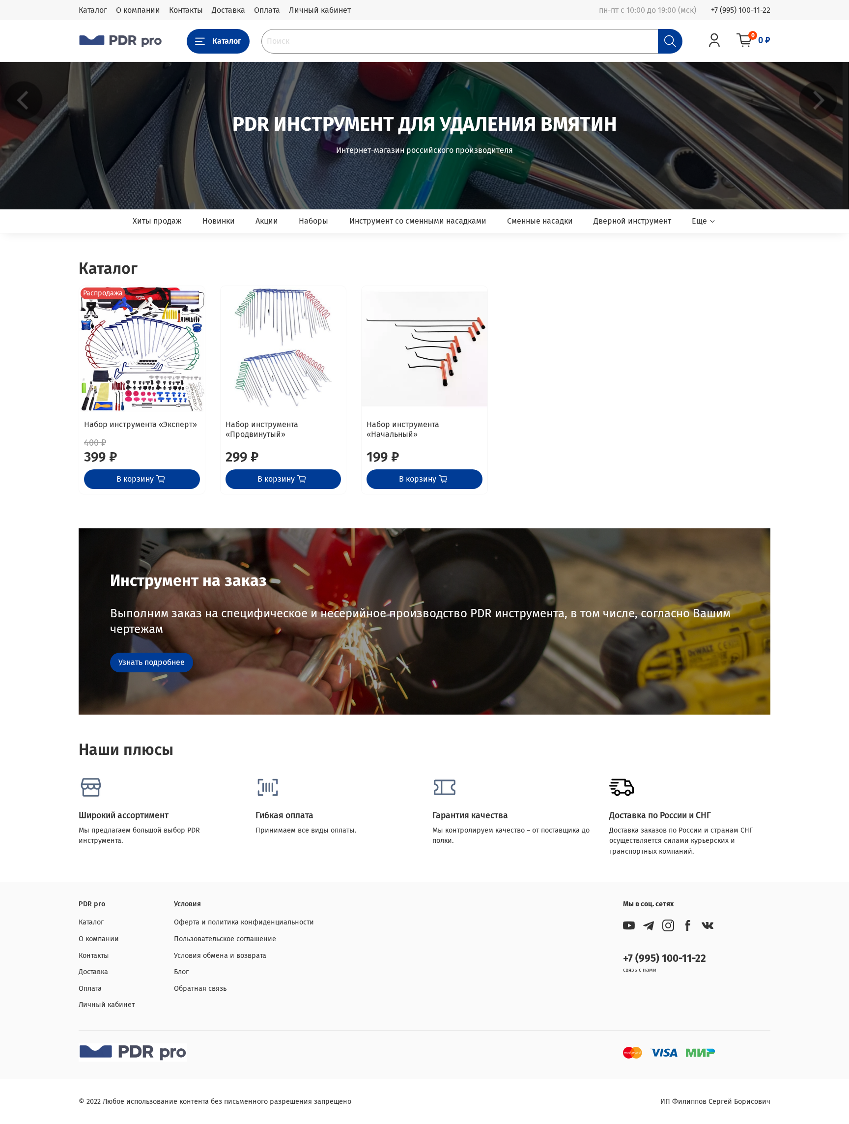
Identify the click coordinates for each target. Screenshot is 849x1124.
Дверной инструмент (632, 221)
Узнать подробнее (151, 662)
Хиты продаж (157, 221)
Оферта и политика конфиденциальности (244, 922)
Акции (266, 221)
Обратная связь (200, 988)
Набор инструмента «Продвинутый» (262, 429)
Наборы (313, 221)
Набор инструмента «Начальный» (403, 429)
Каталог (93, 10)
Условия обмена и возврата (220, 955)
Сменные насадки (540, 221)
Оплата (267, 10)
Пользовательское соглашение (225, 939)
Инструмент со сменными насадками (417, 221)
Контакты (186, 10)
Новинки (218, 221)
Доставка (228, 10)
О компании (138, 10)
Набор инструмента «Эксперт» (140, 424)
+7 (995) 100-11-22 (740, 10)
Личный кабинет (320, 10)
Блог (181, 972)
